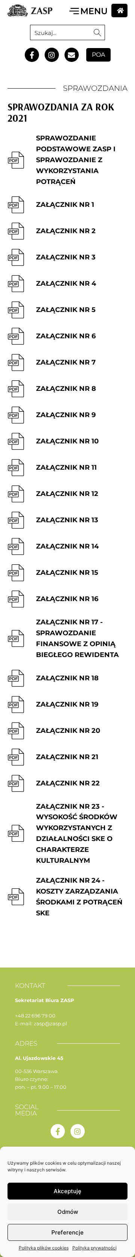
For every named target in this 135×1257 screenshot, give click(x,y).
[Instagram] (52, 55)
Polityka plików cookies (44, 1248)
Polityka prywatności (94, 1248)
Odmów (67, 1211)
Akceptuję (67, 1191)
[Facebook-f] (32, 55)
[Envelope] (71, 55)
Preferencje (67, 1232)
